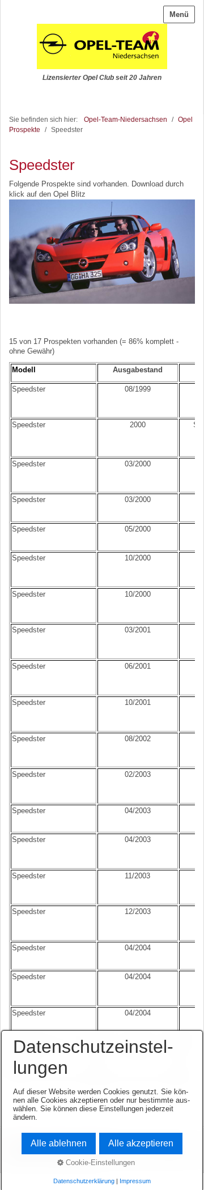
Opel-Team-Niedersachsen (125, 119)
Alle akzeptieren (140, 1143)
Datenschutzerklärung (83, 1181)
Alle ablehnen (59, 1143)
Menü (179, 14)
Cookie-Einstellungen (99, 1162)
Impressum (135, 1181)
